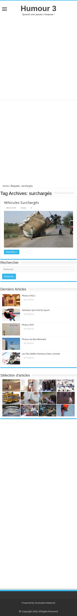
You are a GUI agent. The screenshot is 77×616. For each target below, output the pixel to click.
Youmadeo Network (45, 603)
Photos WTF (28, 324)
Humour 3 (38, 8)
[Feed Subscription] (76, 193)
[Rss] (36, 607)
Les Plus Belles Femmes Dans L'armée (41, 353)
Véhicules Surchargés (21, 203)
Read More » (11, 252)
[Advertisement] (38, 57)
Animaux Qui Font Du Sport (36, 310)
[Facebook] (40, 607)
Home (5, 186)
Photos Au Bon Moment (34, 339)
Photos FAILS (28, 295)
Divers (23, 208)
